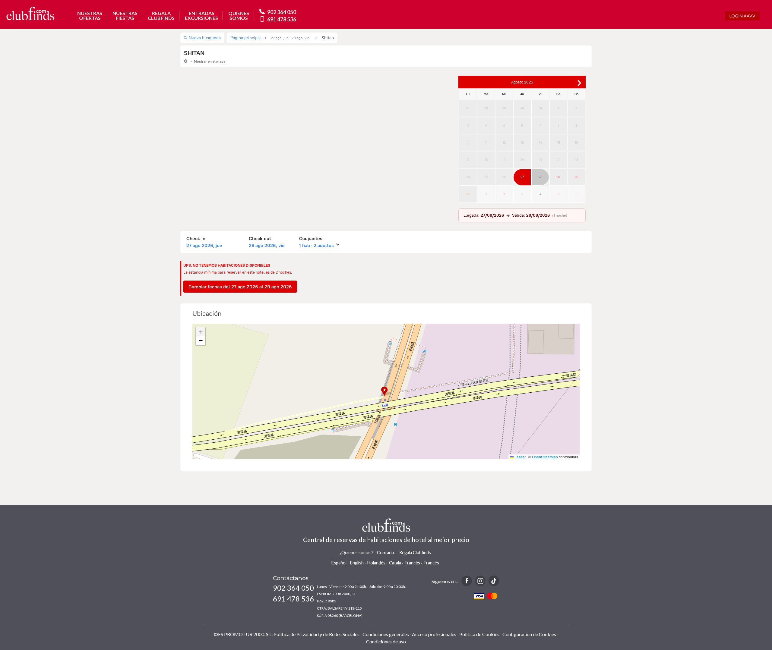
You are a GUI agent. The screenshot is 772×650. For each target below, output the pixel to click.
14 (540, 142)
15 (558, 142)
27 (468, 108)
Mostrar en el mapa (209, 61)
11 (486, 142)
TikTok (494, 581)
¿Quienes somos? (356, 552)
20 (522, 160)
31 (540, 108)
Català (395, 562)
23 (576, 160)
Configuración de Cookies (529, 634)
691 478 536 (281, 19)
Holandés (376, 562)
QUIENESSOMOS (238, 15)
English (357, 562)
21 (540, 160)
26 (504, 177)
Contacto (386, 552)
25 (486, 177)
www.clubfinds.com (30, 13)
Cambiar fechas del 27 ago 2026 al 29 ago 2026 (240, 287)
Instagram (480, 581)
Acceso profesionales (434, 634)
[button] (386, 391)
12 (504, 142)
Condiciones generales (385, 634)
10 (468, 142)
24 (468, 177)
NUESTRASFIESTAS (125, 15)
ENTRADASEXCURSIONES (201, 15)
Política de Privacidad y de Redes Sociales (316, 634)
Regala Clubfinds (415, 552)
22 (558, 160)
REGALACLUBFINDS (161, 15)
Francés (431, 562)
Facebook (466, 581)
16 (576, 142)
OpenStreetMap (545, 456)
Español (338, 562)
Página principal (245, 37)
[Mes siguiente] (579, 82)
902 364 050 (281, 12)
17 (468, 160)
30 (522, 108)
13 (522, 142)
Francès (412, 562)
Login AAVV (742, 15)
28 (486, 108)
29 (504, 108)
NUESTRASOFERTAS (89, 15)
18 (486, 160)
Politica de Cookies (479, 634)
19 (504, 160)
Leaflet (520, 456)
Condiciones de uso (386, 641)
